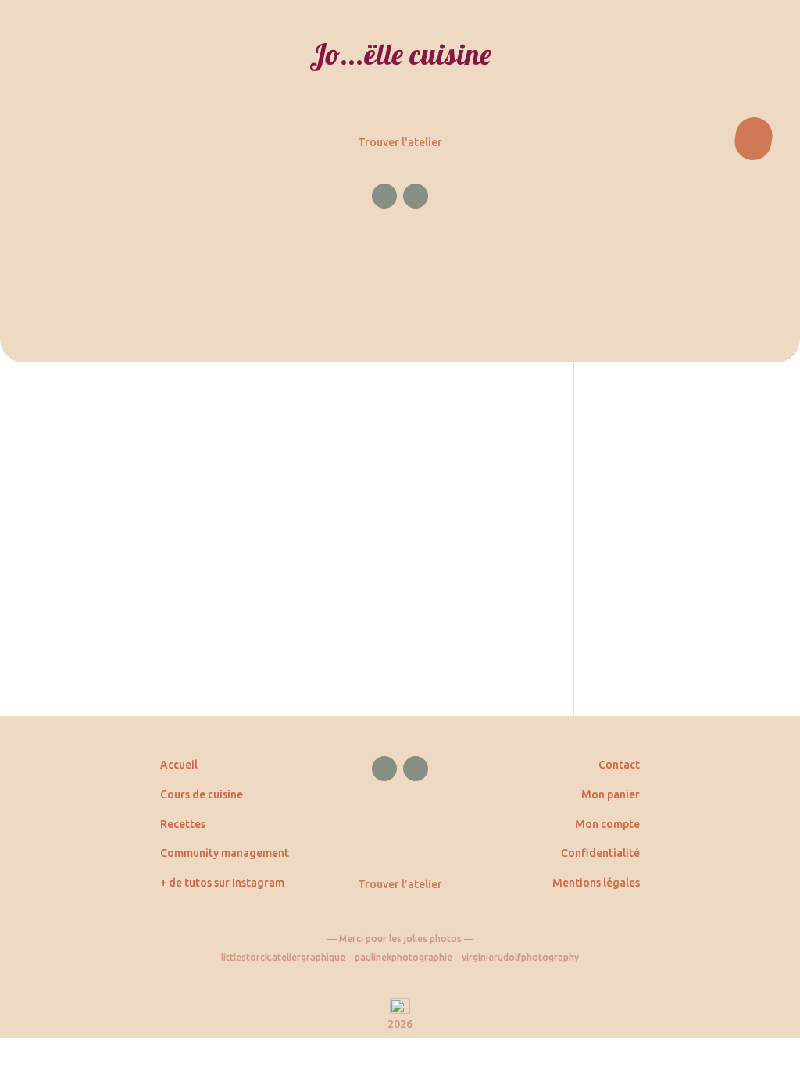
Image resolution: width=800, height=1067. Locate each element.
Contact (619, 764)
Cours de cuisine (201, 794)
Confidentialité (600, 853)
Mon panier (610, 794)
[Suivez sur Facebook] (384, 196)
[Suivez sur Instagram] (415, 196)
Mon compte (607, 824)
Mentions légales (596, 882)
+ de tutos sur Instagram (222, 882)
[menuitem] (400, 181)
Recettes (182, 824)
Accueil (179, 764)
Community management (224, 853)
